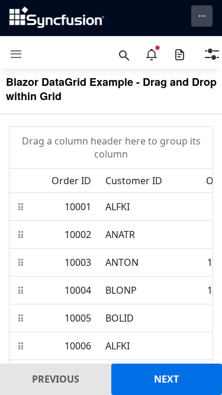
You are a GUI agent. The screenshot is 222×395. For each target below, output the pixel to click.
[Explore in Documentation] (179, 54)
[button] (11, 54)
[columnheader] (62, 180)
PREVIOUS (55, 379)
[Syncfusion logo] (56, 17)
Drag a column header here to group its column (111, 147)
